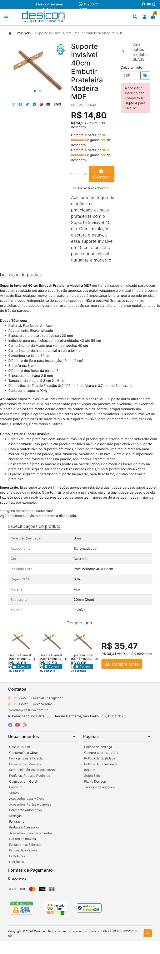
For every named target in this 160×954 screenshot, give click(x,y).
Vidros (14, 793)
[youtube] (18, 725)
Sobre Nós (92, 776)
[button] (144, 17)
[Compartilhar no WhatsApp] (13, 104)
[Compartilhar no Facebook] (20, 104)
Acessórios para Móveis (26, 799)
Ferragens (16, 821)
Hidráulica (16, 862)
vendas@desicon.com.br (28, 710)
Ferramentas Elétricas (25, 845)
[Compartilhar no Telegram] (34, 104)
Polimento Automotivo (25, 810)
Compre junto (125, 664)
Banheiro (15, 787)
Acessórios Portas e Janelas (30, 804)
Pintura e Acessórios (24, 827)
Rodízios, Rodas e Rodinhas (29, 776)
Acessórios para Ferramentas (30, 833)
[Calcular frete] (145, 75)
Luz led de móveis (22, 839)
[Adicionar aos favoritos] (13, 634)
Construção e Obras (24, 753)
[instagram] (25, 725)
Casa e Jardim (19, 747)
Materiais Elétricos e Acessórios (32, 770)
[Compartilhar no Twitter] (27, 104)
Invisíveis (23, 33)
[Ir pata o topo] (148, 933)
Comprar (23, 666)
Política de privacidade (101, 764)
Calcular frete (131, 67)
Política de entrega (98, 747)
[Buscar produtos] (135, 17)
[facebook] (11, 725)
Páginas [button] (91, 736)
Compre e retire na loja (101, 753)
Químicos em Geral (23, 781)
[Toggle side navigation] (6, 16)
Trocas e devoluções (99, 787)
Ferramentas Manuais (25, 764)
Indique (89, 770)
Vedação (15, 816)
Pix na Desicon (95, 781)
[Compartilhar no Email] (48, 104)
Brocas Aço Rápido (23, 850)
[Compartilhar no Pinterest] (41, 104)
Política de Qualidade (99, 758)
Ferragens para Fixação (26, 758)
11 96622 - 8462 (89, 6)
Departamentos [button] (23, 736)
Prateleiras (17, 856)
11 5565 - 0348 (26, 698)
